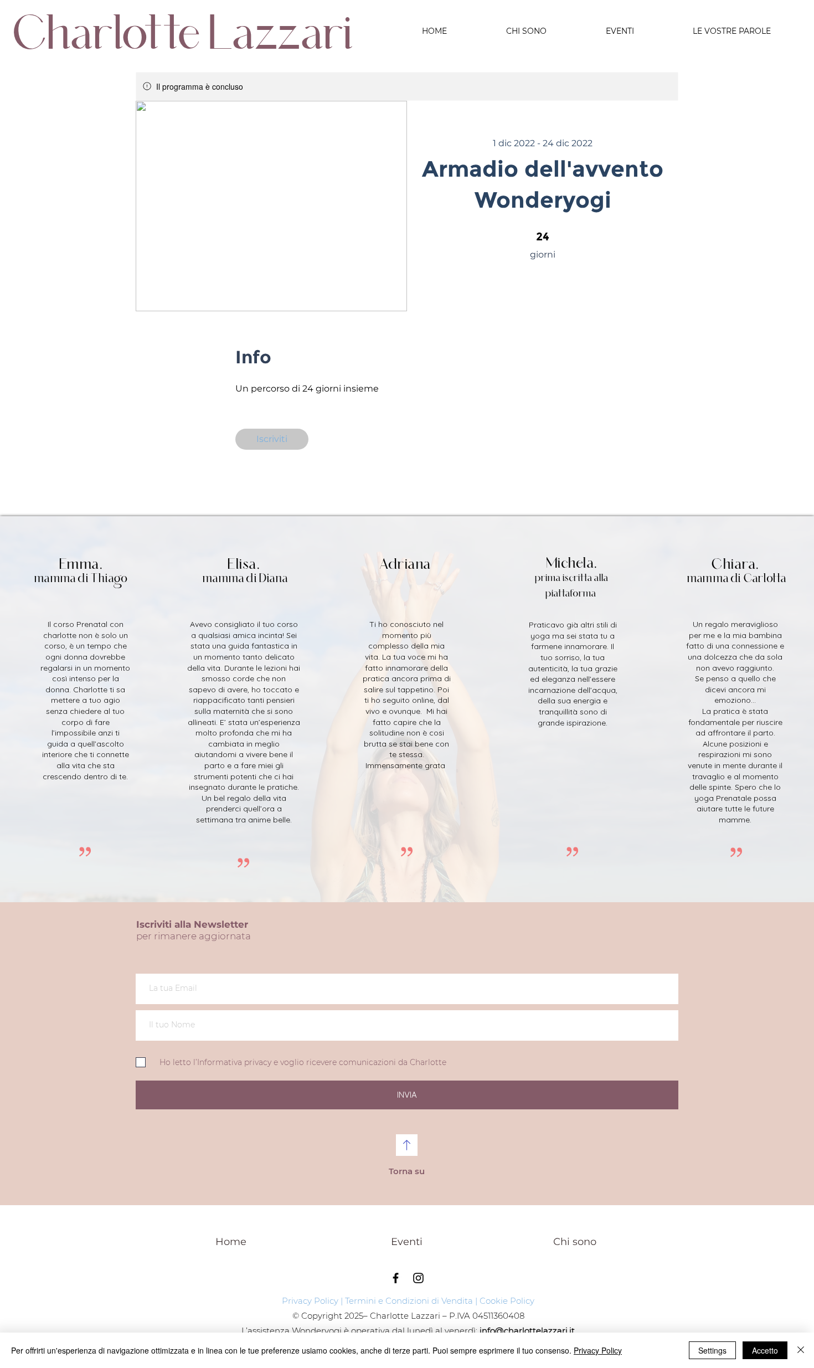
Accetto (765, 1350)
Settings (712, 1350)
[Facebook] (396, 1278)
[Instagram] (418, 1278)
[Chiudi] (800, 1350)
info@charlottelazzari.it (527, 1330)
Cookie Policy (507, 1300)
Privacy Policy (310, 1300)
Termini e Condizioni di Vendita (409, 1300)
